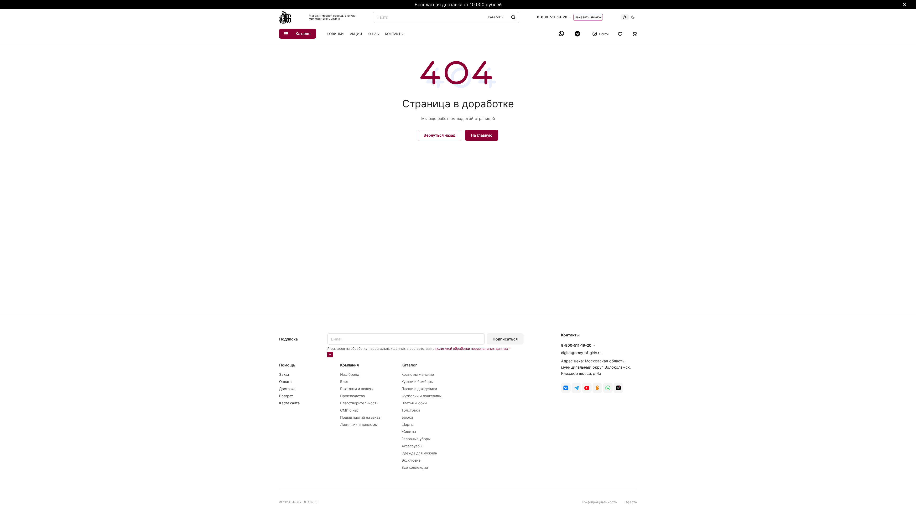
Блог (344, 381)
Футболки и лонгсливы (421, 396)
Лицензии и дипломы (359, 424)
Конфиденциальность (599, 502)
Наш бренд (349, 374)
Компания (349, 365)
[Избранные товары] (620, 33)
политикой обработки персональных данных (471, 348)
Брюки (407, 417)
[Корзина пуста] (634, 33)
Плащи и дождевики (419, 388)
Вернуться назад (439, 135)
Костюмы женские (417, 374)
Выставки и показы (356, 388)
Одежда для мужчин (419, 453)
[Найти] (513, 17)
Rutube (618, 388)
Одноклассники (597, 388)
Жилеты (408, 431)
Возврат (286, 396)
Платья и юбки (414, 403)
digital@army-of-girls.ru (581, 352)
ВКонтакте (566, 388)
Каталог (409, 365)
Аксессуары (411, 446)
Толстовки (410, 410)
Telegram (576, 388)
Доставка (287, 388)
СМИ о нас (349, 410)
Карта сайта (289, 403)
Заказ (284, 374)
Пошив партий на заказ (360, 417)
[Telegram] (577, 33)
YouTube (587, 388)
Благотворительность (359, 403)
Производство (352, 396)
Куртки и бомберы (417, 381)
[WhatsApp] (562, 33)
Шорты (407, 424)
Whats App (608, 388)
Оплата (285, 381)
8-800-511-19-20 (552, 17)
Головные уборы (416, 439)
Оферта (631, 502)
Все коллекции (414, 467)
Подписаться (505, 339)
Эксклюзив (410, 460)
